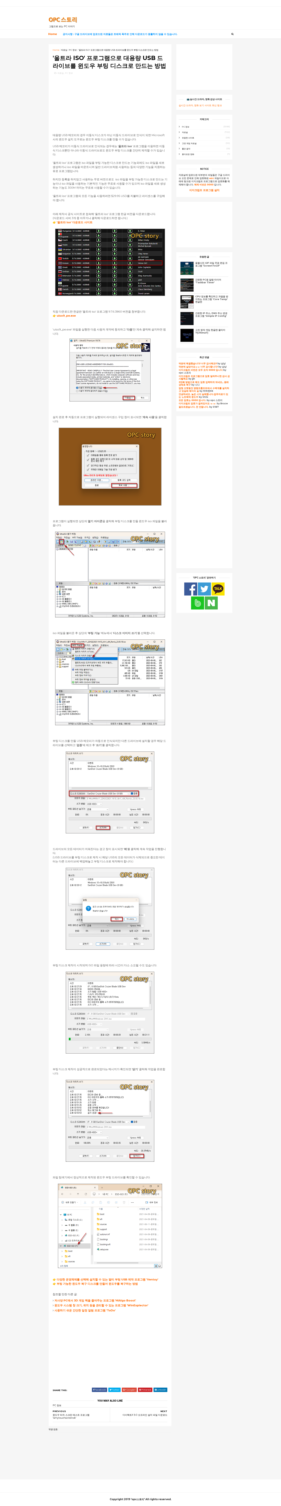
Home (52, 34)
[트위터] (205, 594)
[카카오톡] (218, 594)
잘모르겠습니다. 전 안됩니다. (194, 406)
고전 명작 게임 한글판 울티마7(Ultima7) (210, 331)
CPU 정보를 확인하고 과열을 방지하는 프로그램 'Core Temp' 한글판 (211, 299)
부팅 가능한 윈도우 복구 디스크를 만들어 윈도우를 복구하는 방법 (97, 1283)
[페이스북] (191, 594)
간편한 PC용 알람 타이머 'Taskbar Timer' (208, 281)
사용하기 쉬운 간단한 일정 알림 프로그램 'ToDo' (85, 1310)
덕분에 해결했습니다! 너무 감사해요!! (198, 363)
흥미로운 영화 (188, 154)
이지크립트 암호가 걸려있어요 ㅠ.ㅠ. (198, 403)
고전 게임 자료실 (189, 143)
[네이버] (211, 608)
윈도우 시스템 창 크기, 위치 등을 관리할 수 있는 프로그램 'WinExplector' (101, 1305)
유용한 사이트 (188, 138)
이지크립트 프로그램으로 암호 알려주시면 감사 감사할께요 (204, 377)
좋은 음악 (186, 148)
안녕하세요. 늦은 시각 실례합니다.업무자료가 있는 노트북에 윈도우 (203, 395)
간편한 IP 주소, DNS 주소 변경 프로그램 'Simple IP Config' (211, 314)
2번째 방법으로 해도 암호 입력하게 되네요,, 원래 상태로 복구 (204, 383)
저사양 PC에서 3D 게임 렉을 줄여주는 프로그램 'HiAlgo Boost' (95, 1300)
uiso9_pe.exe (66, 315)
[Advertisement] (110, 101)
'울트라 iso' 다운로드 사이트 (75, 222)
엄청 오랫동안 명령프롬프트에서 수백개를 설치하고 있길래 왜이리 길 (204, 389)
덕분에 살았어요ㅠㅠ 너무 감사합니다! (198, 366)
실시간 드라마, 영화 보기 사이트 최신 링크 (200, 105)
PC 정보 (73, 50)
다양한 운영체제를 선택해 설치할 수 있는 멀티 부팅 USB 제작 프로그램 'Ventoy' (107, 1279)
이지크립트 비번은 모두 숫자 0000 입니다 (201, 369)
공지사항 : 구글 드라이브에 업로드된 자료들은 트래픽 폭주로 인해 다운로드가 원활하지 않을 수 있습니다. (120, 34)
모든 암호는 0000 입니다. (192, 400)
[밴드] (198, 608)
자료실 (64, 50)
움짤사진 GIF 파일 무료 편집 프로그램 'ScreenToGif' (211, 264)
